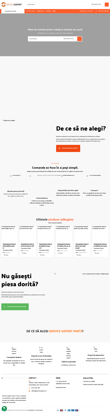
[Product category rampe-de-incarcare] (95, 85)
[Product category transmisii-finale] (68, 85)
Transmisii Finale (8, 250)
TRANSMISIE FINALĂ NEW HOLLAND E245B (82, 246)
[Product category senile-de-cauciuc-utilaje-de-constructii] (41, 85)
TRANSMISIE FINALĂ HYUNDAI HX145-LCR (45, 246)
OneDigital (30, 410)
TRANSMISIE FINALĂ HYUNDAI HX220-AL (63, 245)
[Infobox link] (102, 11)
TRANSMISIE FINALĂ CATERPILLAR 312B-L (100, 245)
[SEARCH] (107, 5)
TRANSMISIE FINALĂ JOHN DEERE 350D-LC (9, 246)
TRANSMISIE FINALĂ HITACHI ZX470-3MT (27, 245)
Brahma (39, 410)
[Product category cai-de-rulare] (14, 85)
